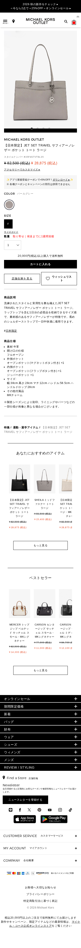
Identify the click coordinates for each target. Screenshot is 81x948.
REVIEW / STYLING (19, 767)
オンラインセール (17, 699)
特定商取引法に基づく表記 (40, 900)
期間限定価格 (14, 706)
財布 (7, 729)
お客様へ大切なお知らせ (40, 887)
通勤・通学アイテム (25, 427)
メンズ (9, 760)
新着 (7, 714)
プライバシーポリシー (40, 894)
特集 (7, 427)
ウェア (9, 737)
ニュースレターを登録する (25, 799)
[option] (21, 502)
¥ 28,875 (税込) (44, 163)
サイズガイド (11, 232)
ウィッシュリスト (62, 278)
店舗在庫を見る (22, 278)
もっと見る (41, 545)
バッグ (9, 722)
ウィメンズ (12, 752)
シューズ (10, 744)
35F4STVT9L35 (34, 157)
